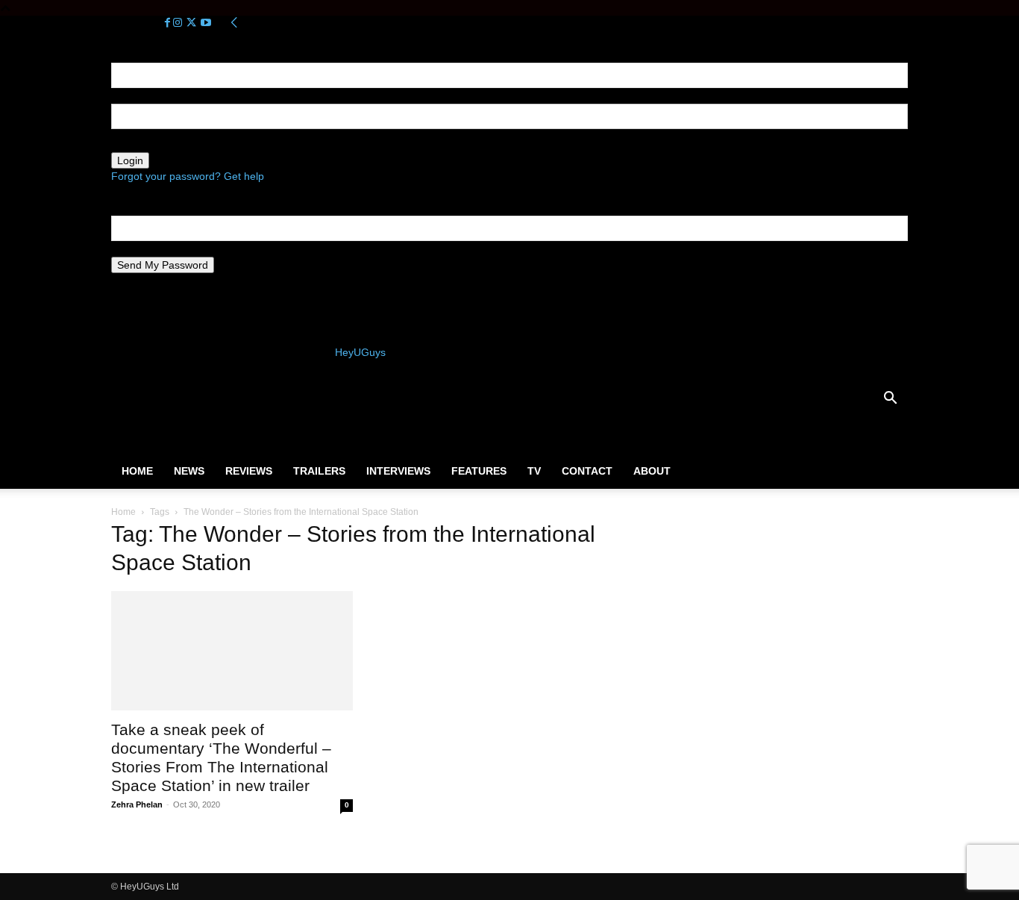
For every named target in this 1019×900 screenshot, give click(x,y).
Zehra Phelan (137, 804)
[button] (890, 400)
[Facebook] (169, 23)
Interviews (398, 471)
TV (534, 471)
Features (479, 471)
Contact (587, 471)
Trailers (319, 471)
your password (146, 144)
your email (135, 248)
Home (137, 471)
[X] (193, 23)
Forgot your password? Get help (187, 176)
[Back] (234, 23)
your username (147, 95)
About (652, 471)
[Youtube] (206, 23)
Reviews (248, 471)
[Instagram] (179, 23)
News (189, 471)
